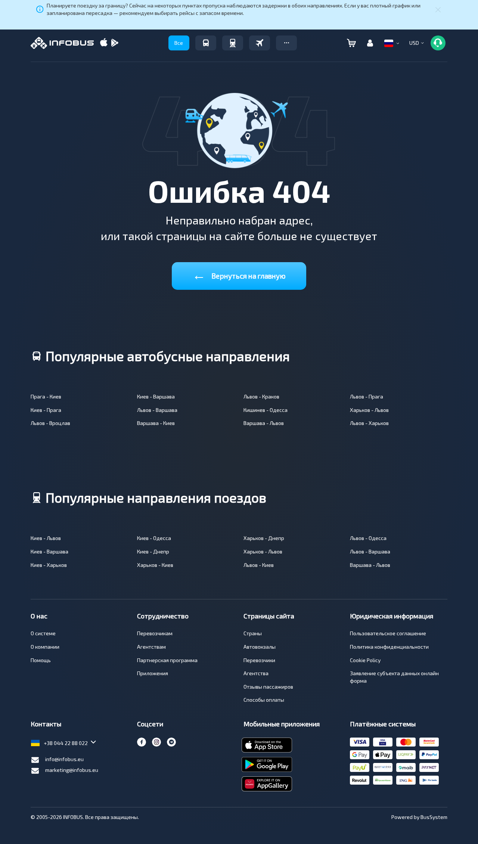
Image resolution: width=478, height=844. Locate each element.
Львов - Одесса (368, 538)
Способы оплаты (263, 699)
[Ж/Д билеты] (232, 42)
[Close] (438, 9)
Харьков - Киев (155, 565)
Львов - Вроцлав (50, 423)
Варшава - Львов (263, 423)
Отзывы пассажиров (268, 686)
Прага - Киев (46, 396)
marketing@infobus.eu (71, 770)
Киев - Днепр (153, 551)
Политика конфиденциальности (389, 646)
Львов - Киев (258, 565)
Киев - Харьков (49, 565)
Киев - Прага (46, 410)
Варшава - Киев (156, 423)
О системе (43, 633)
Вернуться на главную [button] (239, 274)
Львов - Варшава (157, 410)
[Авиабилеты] (259, 42)
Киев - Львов (46, 538)
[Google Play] (114, 43)
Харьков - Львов (369, 410)
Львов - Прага (366, 396)
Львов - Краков (261, 396)
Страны (252, 633)
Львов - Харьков (369, 423)
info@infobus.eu (64, 759)
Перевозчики (259, 660)
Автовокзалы (259, 646)
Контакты (46, 724)
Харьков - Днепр (263, 538)
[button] (286, 42)
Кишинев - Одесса (265, 410)
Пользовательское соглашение (388, 633)
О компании (45, 646)
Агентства (256, 673)
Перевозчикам (155, 633)
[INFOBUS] (62, 43)
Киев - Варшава (156, 396)
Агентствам (151, 646)
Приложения (152, 673)
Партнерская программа (167, 660)
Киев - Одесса (154, 538)
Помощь (41, 660)
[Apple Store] (103, 43)
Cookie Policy (365, 660)
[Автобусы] (205, 42)
